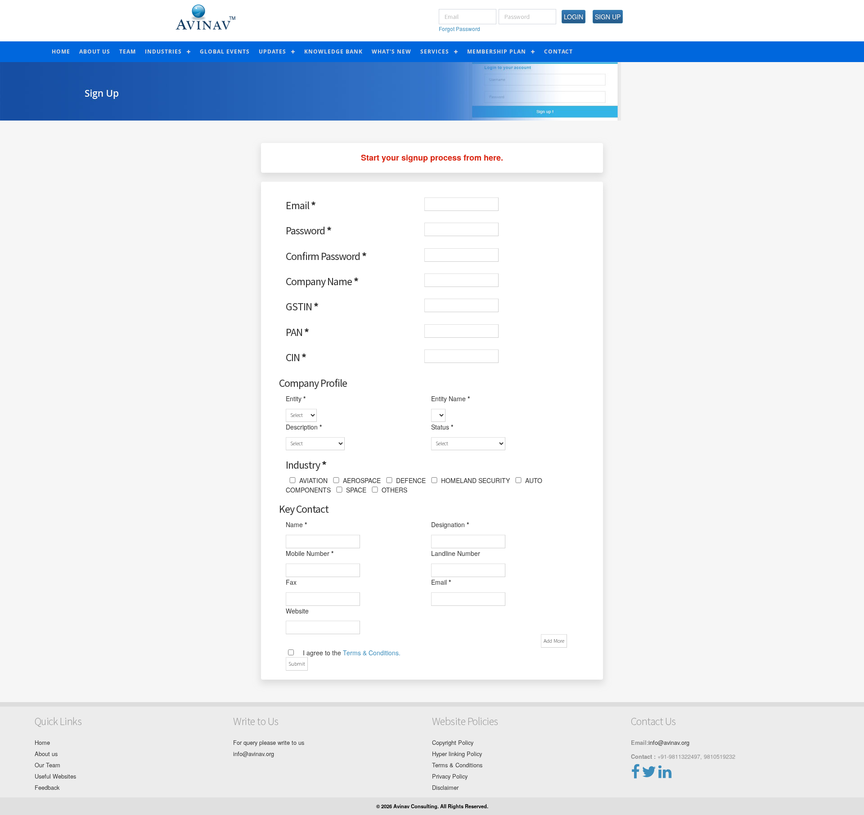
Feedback (47, 787)
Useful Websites (55, 776)
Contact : (643, 756)
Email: (639, 743)
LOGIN (573, 16)
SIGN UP (608, 16)
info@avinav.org (253, 753)
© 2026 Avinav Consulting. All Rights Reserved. (432, 806)
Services (434, 51)
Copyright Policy (452, 742)
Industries (163, 51)
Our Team (47, 765)
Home (61, 51)
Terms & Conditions (457, 765)
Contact (558, 51)
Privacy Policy (450, 776)
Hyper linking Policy (457, 753)
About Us (94, 51)
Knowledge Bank (333, 51)
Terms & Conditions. (371, 652)
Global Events (225, 51)
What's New (391, 51)
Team (127, 51)
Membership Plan (496, 51)
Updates (272, 51)
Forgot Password (459, 28)
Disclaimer (445, 787)
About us (46, 753)
